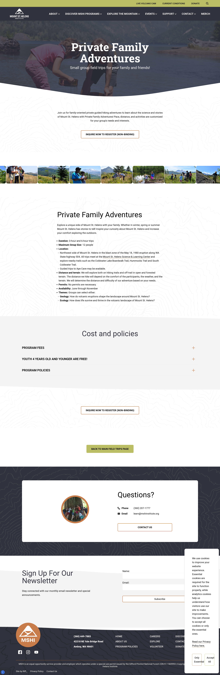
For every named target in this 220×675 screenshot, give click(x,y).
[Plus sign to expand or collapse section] (193, 347)
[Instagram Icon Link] (28, 652)
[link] (19, 13)
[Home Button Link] (28, 635)
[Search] (207, 3)
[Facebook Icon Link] (20, 652)
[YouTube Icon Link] (36, 652)
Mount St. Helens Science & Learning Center (126, 256)
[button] (2, 672)
